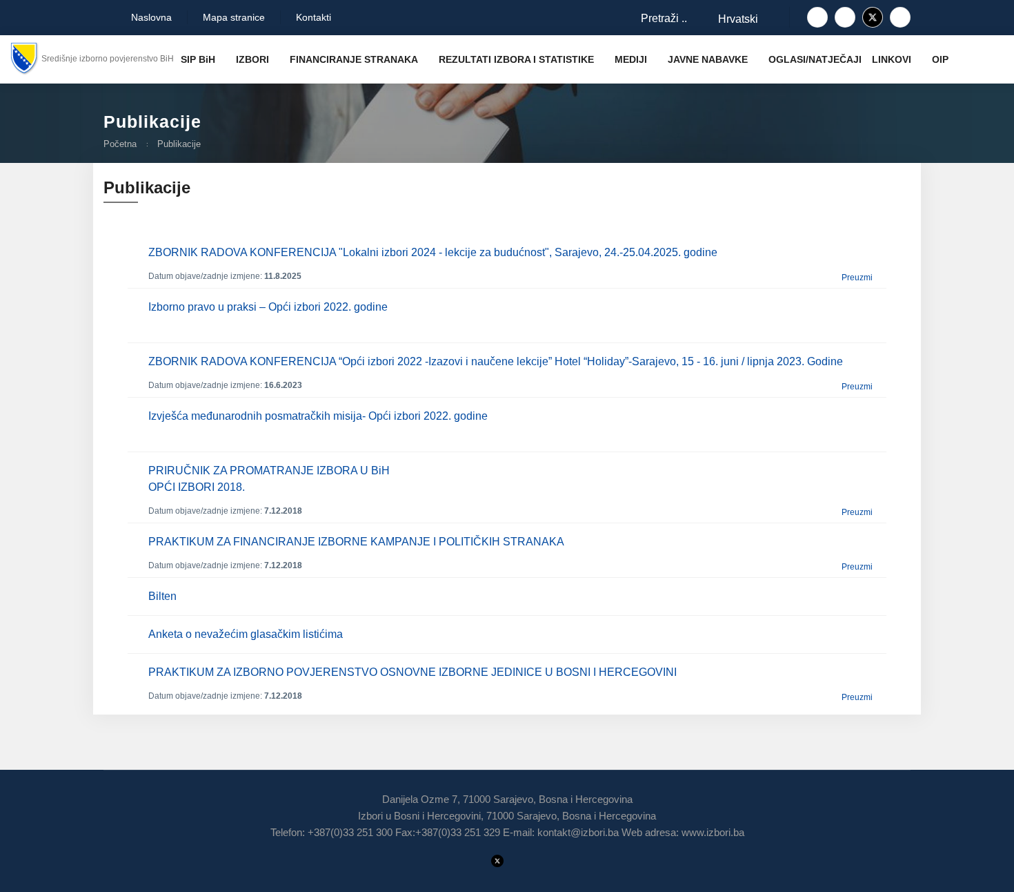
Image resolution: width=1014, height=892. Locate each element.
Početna (120, 144)
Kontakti (313, 17)
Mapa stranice (234, 17)
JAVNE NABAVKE (708, 59)
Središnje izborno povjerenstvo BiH (107, 59)
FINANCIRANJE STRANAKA (354, 59)
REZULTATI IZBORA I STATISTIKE (516, 59)
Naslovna (150, 17)
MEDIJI (631, 59)
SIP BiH (198, 59)
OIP (940, 59)
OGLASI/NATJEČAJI (815, 59)
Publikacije (179, 144)
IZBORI (252, 59)
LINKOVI (891, 59)
